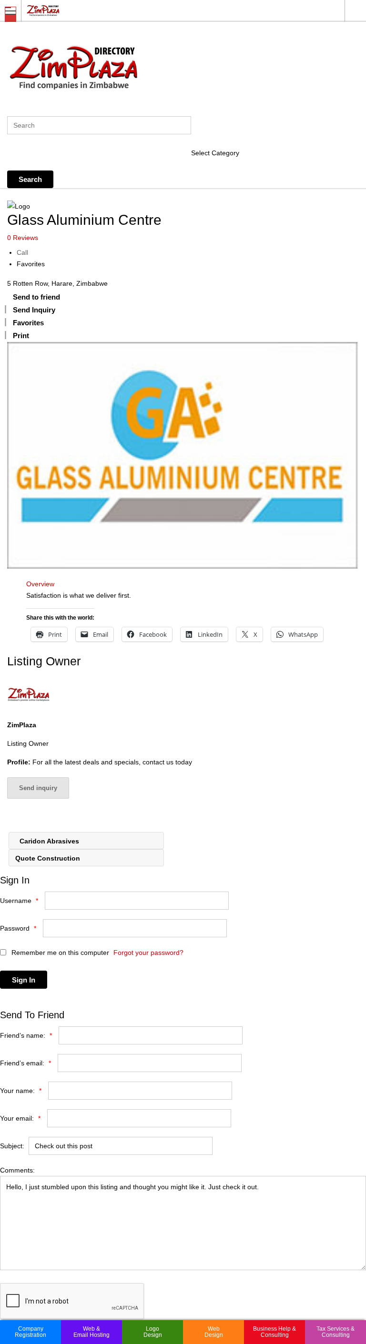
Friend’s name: (26, 1035)
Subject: (12, 1146)
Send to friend (36, 297)
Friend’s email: (25, 1063)
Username (19, 900)
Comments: (17, 1170)
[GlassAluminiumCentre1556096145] (183, 455)
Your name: (20, 1090)
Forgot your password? (148, 952)
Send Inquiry (34, 310)
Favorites (31, 264)
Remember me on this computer (59, 952)
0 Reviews (22, 237)
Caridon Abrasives (48, 841)
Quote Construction (48, 858)
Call (22, 252)
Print (21, 335)
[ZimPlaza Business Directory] (174, 10)
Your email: (20, 1118)
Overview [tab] (40, 584)
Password (18, 928)
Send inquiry (38, 788)
